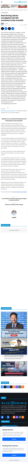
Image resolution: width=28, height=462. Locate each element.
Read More (12, 413)
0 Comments (21, 25)
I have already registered (14, 460)
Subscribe (14, 439)
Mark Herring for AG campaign (7, 110)
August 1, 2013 (7, 25)
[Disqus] (14, 253)
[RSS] (22, 387)
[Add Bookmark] (25, 28)
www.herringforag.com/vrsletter (20, 191)
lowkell (6, 23)
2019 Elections (4, 12)
